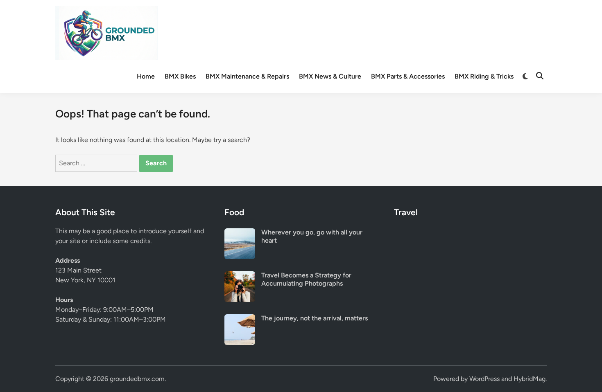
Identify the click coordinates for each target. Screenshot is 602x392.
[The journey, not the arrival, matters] (239, 319)
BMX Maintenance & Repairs (247, 76)
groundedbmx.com (137, 379)
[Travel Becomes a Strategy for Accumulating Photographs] (239, 276)
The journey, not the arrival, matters (314, 318)
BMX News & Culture (330, 76)
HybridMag (529, 379)
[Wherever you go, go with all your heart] (239, 233)
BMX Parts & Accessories (408, 76)
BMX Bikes (180, 76)
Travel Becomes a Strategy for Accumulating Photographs (306, 279)
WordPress (484, 379)
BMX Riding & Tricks (484, 76)
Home (146, 76)
